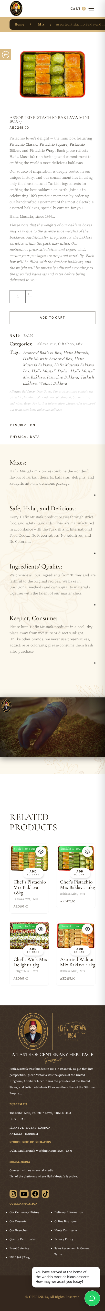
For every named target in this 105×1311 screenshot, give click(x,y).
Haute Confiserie (65, 1230)
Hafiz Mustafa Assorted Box (47, 358)
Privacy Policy (64, 1239)
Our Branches (19, 1230)
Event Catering (19, 1248)
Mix (79, 344)
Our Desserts (18, 1221)
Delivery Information (68, 1212)
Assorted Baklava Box (42, 352)
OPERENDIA (38, 1297)
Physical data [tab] (25, 436)
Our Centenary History (25, 1212)
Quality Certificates (22, 1239)
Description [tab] (22, 425)
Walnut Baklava (53, 383)
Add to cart (52, 317)
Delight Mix (21, 971)
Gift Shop (66, 344)
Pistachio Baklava (62, 377)
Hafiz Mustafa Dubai (50, 371)
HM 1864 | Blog (20, 1257)
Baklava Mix (45, 344)
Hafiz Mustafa (75, 352)
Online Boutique (65, 1221)
